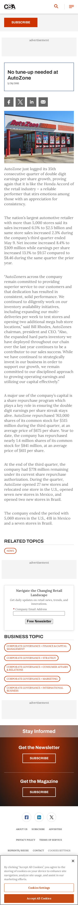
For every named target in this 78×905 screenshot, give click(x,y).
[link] (9, 102)
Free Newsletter (39, 621)
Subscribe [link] (38, 829)
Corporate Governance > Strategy (31, 657)
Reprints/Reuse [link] (18, 850)
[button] (71, 6)
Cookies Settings (59, 850)
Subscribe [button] (39, 758)
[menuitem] (9, 102)
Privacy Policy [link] (25, 839)
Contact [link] (38, 850)
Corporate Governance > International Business (35, 689)
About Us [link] (21, 829)
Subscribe (20, 22)
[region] (39, 880)
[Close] (73, 861)
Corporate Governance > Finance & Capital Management (37, 647)
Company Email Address (30, 609)
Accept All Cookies (39, 898)
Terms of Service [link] (50, 839)
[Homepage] (10, 7)
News (10, 550)
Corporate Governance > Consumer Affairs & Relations (37, 668)
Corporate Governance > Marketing (32, 678)
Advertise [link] (55, 829)
